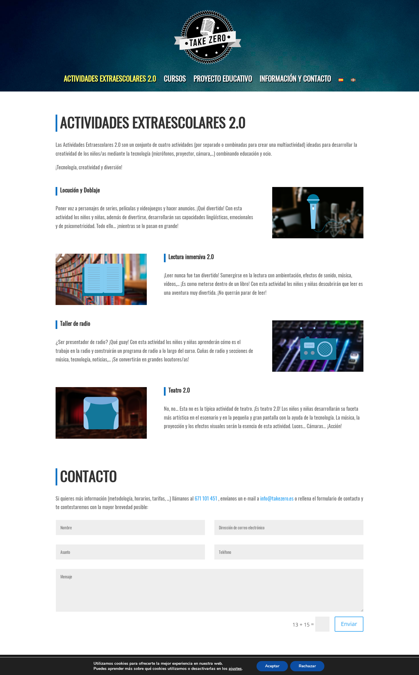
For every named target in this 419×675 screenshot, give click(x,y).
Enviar (349, 624)
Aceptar (272, 666)
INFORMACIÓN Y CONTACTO (295, 78)
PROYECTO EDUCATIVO (223, 78)
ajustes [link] (235, 668)
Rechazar (307, 666)
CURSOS (175, 78)
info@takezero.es (277, 498)
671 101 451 (206, 498)
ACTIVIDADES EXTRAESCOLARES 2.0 (110, 78)
